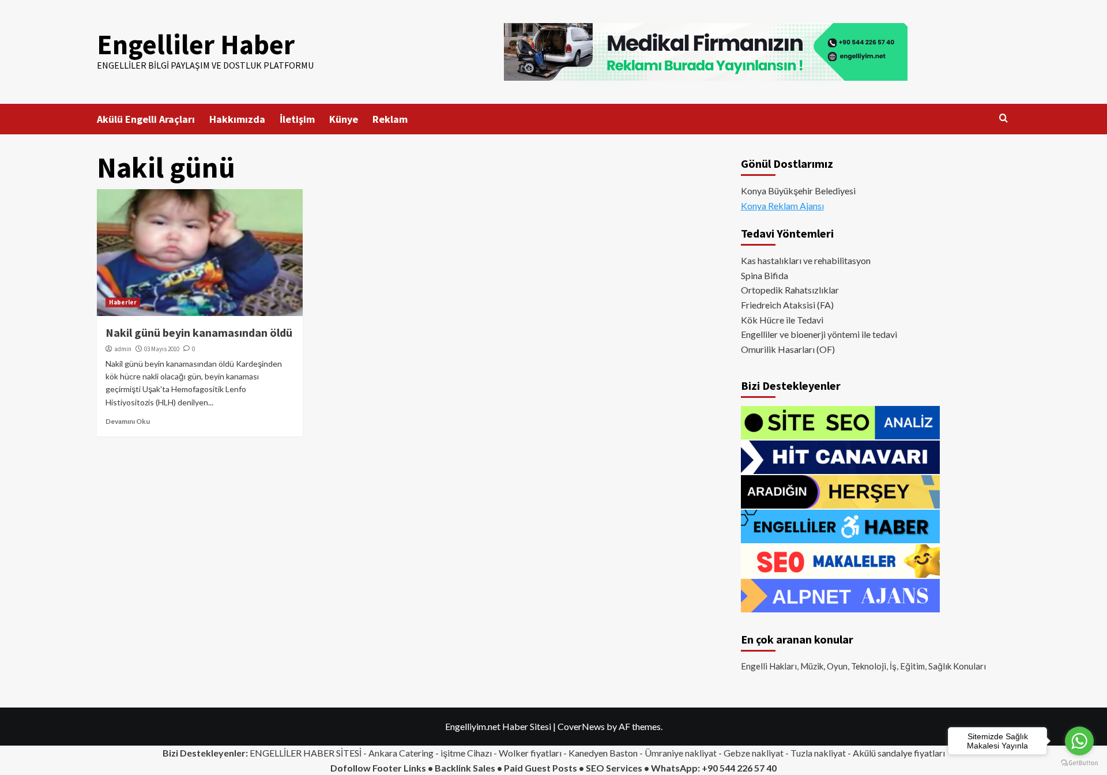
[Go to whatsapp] (1079, 741)
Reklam (390, 119)
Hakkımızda (237, 119)
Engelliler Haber (196, 44)
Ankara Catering (401, 752)
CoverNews (581, 726)
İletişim (297, 119)
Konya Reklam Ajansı (782, 205)
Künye (343, 119)
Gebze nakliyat (754, 752)
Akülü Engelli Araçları (146, 119)
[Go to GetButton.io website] (1079, 763)
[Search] (1003, 118)
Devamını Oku (128, 421)
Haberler (123, 302)
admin (122, 349)
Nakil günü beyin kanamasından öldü (199, 332)
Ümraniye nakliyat (681, 752)
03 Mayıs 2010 (161, 349)
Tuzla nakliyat (818, 752)
